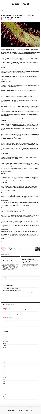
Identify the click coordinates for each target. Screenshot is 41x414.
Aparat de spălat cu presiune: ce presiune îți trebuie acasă (12, 288)
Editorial (4, 349)
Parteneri (13, 407)
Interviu (4, 360)
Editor (4, 241)
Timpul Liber (5, 387)
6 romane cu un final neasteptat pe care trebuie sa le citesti (30, 261)
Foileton (4, 358)
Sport (4, 383)
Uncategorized (5, 394)
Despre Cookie (19, 407)
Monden (4, 368)
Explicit (4, 356)
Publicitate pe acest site (23, 410)
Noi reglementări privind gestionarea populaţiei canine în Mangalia (14, 309)
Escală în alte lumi (6, 351)
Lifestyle (4, 366)
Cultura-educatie (5, 341)
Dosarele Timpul (6, 321)
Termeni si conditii (12, 410)
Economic (4, 345)
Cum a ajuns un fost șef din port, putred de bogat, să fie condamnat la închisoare (17, 323)
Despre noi (6, 407)
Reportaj (4, 377)
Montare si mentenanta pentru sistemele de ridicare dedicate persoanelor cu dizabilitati (17, 294)
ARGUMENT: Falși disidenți (7, 261)
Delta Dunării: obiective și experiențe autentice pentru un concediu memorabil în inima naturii (18, 292)
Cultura (2, 19)
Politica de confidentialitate (30, 407)
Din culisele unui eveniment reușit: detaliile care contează (12, 290)
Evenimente (5, 317)
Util (3, 396)
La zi (3, 364)
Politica (4, 308)
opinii (4, 370)
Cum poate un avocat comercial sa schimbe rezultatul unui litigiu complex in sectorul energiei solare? (19, 296)
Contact (31, 410)
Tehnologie (5, 385)
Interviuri (4, 362)
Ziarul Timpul (20, 4)
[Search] (37, 278)
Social (4, 381)
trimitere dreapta (8, 258)
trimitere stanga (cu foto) (7, 392)
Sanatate (4, 379)
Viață (4, 398)
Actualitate (4, 334)
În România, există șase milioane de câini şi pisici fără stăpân (13, 314)
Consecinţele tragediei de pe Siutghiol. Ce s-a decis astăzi (13, 318)
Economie (4, 347)
